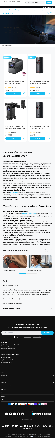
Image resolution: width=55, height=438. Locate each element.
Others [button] (3, 396)
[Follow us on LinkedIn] (18, 414)
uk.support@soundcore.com (9, 348)
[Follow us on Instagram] (6, 414)
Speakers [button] (3, 389)
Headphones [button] (4, 379)
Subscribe (47, 332)
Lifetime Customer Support (9, 365)
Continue (49, 2)
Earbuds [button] (3, 382)
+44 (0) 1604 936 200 (15, 344)
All (2, 45)
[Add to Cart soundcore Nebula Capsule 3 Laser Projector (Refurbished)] (47, 138)
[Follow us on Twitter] (14, 414)
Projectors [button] (4, 375)
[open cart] (48, 13)
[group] (15, 90)
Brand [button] (2, 372)
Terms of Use (27, 337)
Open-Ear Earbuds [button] (6, 386)
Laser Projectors (8, 45)
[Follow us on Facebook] (10, 414)
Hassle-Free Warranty (8, 362)
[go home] (8, 13)
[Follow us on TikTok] (22, 414)
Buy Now (13, 93)
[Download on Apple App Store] (46, 414)
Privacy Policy (37, 337)
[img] (9, 404)
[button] (25, 2)
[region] (27, 292)
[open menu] (51, 13)
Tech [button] (2, 399)
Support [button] (3, 393)
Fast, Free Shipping (7, 357)
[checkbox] (14, 337)
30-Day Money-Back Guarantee (10, 359)
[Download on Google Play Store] (36, 414)
